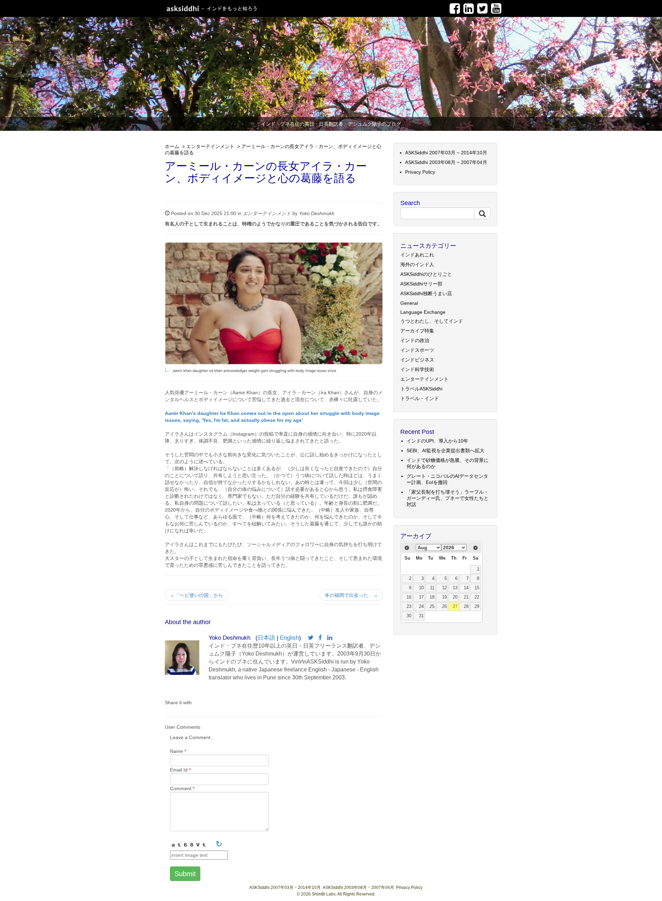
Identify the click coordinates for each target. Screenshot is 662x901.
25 (432, 606)
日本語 (266, 637)
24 (421, 606)
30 (409, 615)
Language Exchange (422, 312)
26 (444, 606)
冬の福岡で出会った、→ (351, 595)
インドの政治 (414, 340)
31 (421, 615)
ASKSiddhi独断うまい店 (426, 293)
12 (444, 587)
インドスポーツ (417, 350)
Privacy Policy (420, 172)
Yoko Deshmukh (316, 213)
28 (466, 606)
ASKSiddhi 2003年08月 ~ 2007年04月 (446, 162)
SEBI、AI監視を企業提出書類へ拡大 (445, 450)
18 (432, 597)
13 (455, 587)
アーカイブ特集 (417, 330)
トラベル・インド (419, 398)
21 (466, 597)
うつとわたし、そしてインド (431, 321)
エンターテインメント (210, 146)
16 (409, 597)
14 (466, 587)
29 (476, 606)
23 (409, 606)
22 (476, 597)
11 (432, 587)
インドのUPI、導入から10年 (437, 441)
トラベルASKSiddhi (421, 388)
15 (476, 587)
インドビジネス (417, 359)
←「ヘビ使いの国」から (196, 595)
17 (421, 597)
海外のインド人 (417, 264)
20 (455, 597)
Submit (185, 874)
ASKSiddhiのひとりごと (426, 274)
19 (444, 597)
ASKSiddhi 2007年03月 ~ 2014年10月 (446, 152)
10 (421, 587)
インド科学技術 (417, 369)
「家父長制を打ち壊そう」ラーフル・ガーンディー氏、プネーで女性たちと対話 (448, 498)
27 (455, 606)
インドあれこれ (417, 255)
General (409, 303)
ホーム (172, 146)
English (289, 637)
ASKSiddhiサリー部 (421, 284)
